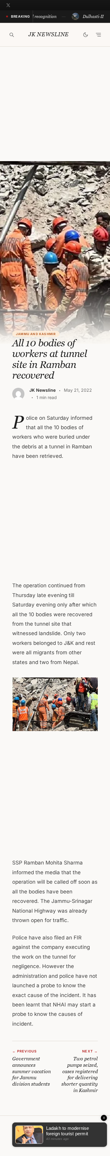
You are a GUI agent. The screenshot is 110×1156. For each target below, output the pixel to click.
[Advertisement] (55, 104)
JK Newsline (48, 34)
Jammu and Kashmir (36, 334)
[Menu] (98, 34)
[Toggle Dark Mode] (85, 34)
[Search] (11, 34)
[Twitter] (8, 5)
